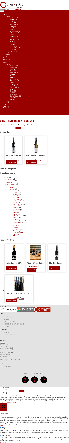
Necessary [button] (2, 425)
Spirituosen (10, 182)
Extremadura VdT (14, 33)
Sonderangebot (11, 181)
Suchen (18, 9)
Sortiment (6, 177)
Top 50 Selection (7, 54)
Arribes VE (16, 194)
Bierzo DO (12, 29)
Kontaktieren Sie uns (9, 321)
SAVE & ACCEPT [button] (4, 442)
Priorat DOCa (13, 23)
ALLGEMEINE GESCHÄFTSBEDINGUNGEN (14, 324)
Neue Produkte (8, 317)
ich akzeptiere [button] (3, 402)
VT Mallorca (16, 236)
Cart (5, 393)
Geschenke (6, 58)
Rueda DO (12, 21)
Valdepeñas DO (17, 229)
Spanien (9, 16)
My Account (6, 387)
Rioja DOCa (13, 26)
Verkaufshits (7, 319)
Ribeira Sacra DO (14, 39)
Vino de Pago (13, 38)
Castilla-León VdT (14, 36)
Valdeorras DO (13, 19)
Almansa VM (13, 46)
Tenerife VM (13, 49)
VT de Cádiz (13, 41)
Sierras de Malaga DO (15, 48)
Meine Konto (7, 332)
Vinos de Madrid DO (15, 31)
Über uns (6, 326)
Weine (4, 14)
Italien (8, 53)
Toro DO (12, 28)
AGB (5, 337)
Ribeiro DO (16, 214)
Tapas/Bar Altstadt (8, 56)
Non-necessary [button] (4, 434)
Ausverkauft (31, 270)
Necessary (4, 427)
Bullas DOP (16, 197)
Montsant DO (13, 51)
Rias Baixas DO (14, 18)
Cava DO (12, 34)
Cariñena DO (13, 44)
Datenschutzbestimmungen (11, 335)
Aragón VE (16, 192)
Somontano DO (17, 222)
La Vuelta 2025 (7, 59)
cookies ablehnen (11, 402)
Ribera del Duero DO (15, 24)
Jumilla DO (13, 43)
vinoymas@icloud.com (9, 348)
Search (5, 389)
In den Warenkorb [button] (11, 162)
